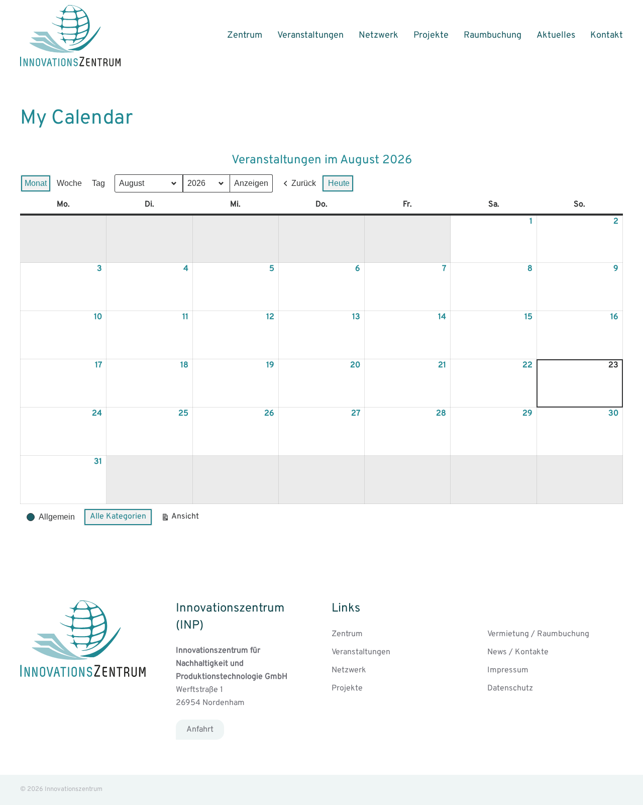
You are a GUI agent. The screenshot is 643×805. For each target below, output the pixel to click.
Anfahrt (199, 730)
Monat (36, 183)
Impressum (507, 670)
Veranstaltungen (310, 35)
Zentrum (244, 35)
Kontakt (606, 35)
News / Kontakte (518, 652)
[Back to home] (70, 35)
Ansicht (182, 519)
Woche (69, 183)
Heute (339, 183)
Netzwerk (378, 35)
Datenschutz (510, 688)
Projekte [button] (431, 35)
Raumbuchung (492, 35)
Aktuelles (556, 35)
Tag (98, 183)
